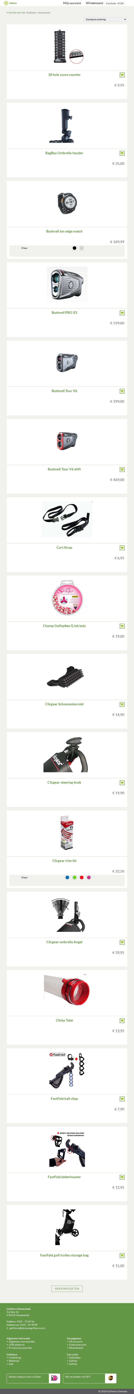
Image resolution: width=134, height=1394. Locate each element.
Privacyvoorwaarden (20, 1347)
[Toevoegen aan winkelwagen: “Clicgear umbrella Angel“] (122, 942)
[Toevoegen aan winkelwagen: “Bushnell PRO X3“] (122, 312)
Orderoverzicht (77, 1344)
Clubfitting (15, 1357)
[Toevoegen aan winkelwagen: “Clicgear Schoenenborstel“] (122, 704)
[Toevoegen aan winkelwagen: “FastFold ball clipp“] (122, 1098)
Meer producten (67, 1288)
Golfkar (73, 1360)
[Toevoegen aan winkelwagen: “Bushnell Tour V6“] (122, 391)
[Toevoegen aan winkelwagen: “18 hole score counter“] (122, 75)
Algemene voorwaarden (22, 1341)
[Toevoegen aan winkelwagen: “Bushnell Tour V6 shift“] (122, 469)
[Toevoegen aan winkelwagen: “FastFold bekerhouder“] (122, 1177)
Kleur (24, 248)
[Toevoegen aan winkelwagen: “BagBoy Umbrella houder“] (122, 153)
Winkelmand (105, 3)
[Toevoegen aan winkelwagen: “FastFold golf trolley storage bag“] (122, 1255)
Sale (11, 1364)
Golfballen (75, 1357)
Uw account (75, 1341)
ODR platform (16, 1344)
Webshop (14, 1360)
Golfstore (31, 12)
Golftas (73, 1364)
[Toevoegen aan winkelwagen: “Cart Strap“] (122, 547)
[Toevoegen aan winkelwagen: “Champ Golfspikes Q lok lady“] (122, 626)
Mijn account (72, 3)
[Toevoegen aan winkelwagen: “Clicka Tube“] (122, 1020)
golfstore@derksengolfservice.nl (27, 1328)
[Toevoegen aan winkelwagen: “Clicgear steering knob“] (122, 782)
